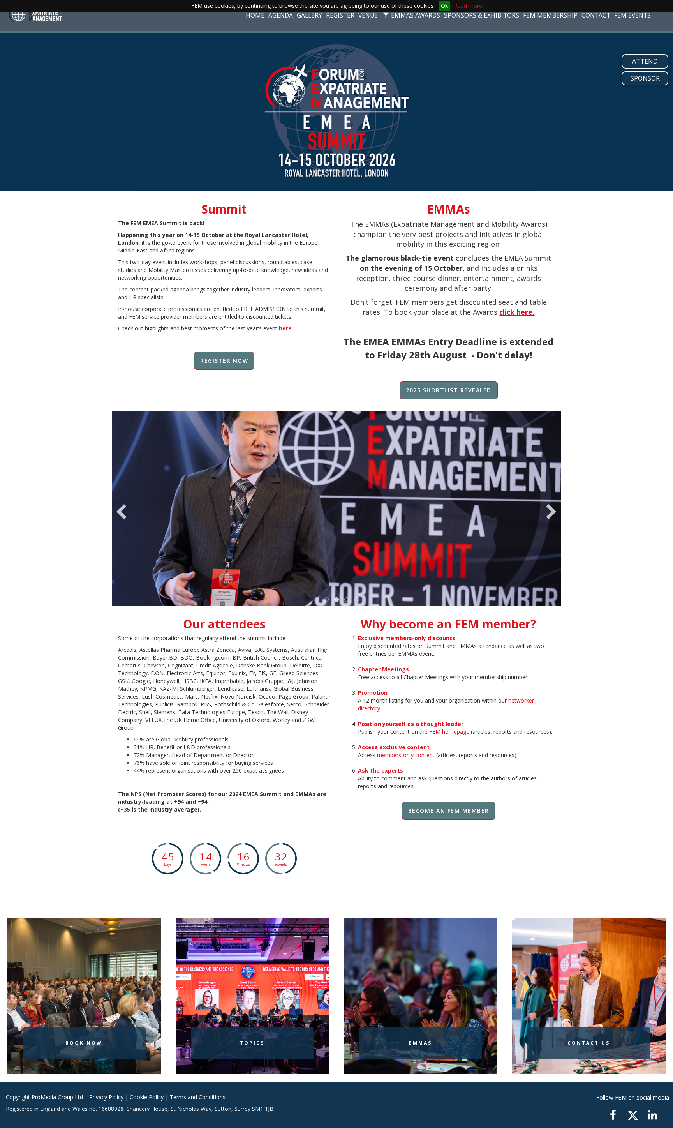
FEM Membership (550, 15)
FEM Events (632, 15)
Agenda (280, 15)
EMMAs (420, 1043)
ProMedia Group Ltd (57, 1097)
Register (340, 15)
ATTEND (645, 61)
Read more (468, 5)
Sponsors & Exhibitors (481, 15)
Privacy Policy (106, 1097)
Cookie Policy (147, 1097)
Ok (444, 5)
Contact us (588, 1043)
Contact (595, 15)
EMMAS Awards (414, 15)
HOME (255, 15)
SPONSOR (645, 78)
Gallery (309, 15)
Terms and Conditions (198, 1097)
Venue (368, 15)
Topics (252, 1043)
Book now (83, 1043)
